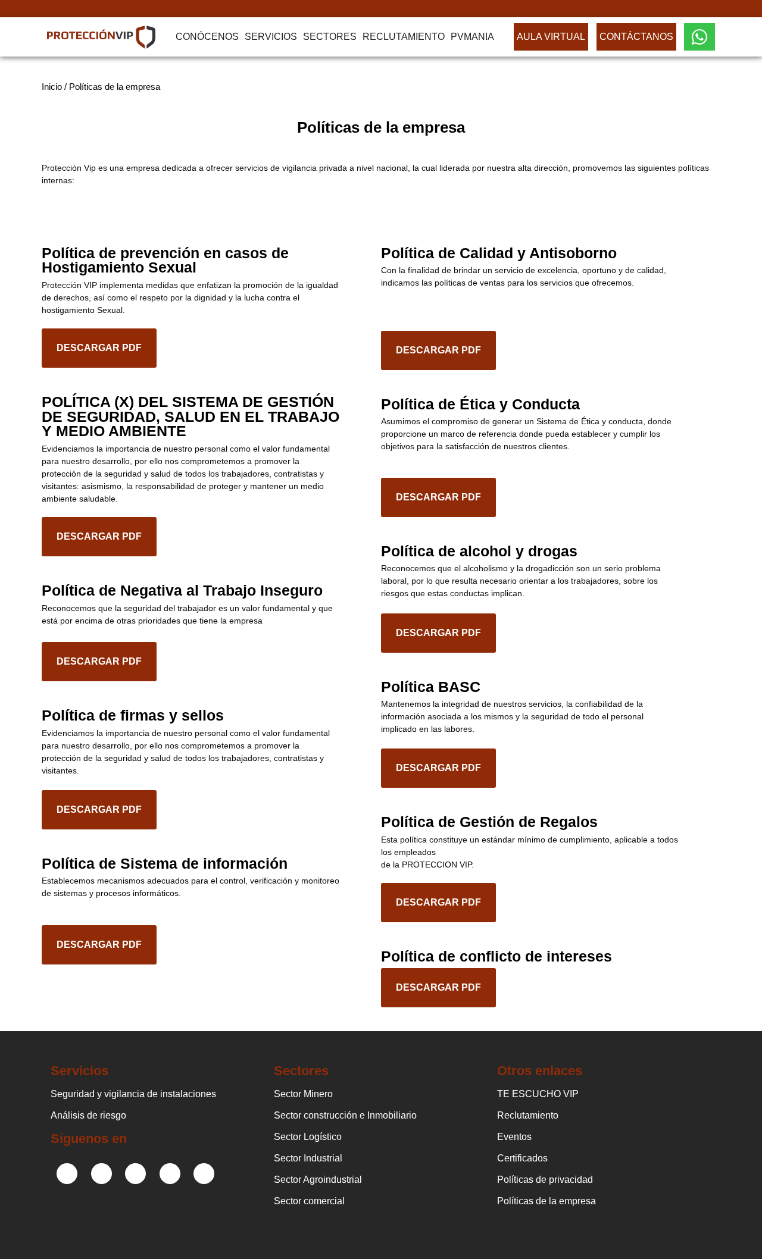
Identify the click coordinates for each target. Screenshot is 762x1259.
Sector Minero (303, 1094)
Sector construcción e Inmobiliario (345, 1115)
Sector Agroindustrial (318, 1180)
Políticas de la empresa (546, 1201)
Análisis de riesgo (88, 1115)
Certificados (522, 1158)
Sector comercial (309, 1201)
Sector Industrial (308, 1158)
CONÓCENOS (207, 37)
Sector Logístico (308, 1137)
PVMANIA (472, 37)
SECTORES (330, 37)
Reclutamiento (527, 1115)
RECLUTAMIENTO (404, 37)
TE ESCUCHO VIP (538, 1094)
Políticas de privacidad (545, 1180)
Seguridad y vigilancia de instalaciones (133, 1094)
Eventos (514, 1137)
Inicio (52, 87)
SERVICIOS (271, 37)
